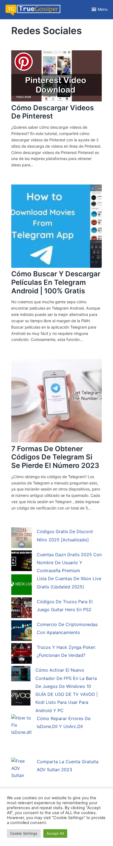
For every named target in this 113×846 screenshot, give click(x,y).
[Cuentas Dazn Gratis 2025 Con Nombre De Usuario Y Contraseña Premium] (21, 561)
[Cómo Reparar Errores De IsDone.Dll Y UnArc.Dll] (21, 735)
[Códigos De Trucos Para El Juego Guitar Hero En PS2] (21, 608)
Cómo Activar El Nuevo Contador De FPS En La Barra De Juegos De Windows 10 (66, 678)
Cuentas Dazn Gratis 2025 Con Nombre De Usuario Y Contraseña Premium (69, 563)
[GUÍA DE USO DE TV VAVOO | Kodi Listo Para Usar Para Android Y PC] (20, 698)
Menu (103, 9)
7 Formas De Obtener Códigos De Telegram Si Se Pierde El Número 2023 (55, 457)
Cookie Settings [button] (23, 833)
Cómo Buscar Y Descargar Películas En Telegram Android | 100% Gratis (55, 282)
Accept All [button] (55, 833)
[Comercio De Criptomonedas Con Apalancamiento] (21, 631)
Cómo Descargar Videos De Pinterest (52, 111)
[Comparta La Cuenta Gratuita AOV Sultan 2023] (21, 771)
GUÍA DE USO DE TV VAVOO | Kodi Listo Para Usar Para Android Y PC (66, 702)
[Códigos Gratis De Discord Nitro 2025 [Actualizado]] (21, 538)
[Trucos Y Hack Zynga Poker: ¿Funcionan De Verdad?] (21, 654)
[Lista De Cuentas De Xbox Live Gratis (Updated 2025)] (21, 585)
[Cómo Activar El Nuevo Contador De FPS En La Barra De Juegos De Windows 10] (20, 674)
